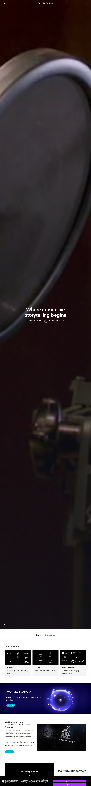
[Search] (86, 3)
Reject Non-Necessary (70, 781)
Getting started (50, 635)
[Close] (89, 781)
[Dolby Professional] (45, 3)
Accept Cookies (69, 784)
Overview (39, 635)
